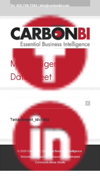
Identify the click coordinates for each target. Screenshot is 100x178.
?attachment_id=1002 (29, 119)
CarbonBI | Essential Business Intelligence (54, 151)
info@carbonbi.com (54, 5)
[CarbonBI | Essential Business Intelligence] (50, 37)
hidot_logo (87, 103)
